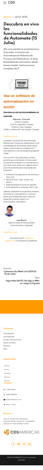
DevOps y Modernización (12, 340)
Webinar (7, 17)
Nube (5, 349)
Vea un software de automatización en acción (19, 101)
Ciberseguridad (8, 337)
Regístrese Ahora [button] (10, 136)
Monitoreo (7, 346)
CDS (11, 2)
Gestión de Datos (9, 343)
